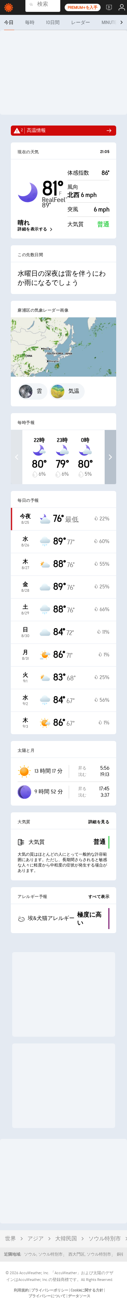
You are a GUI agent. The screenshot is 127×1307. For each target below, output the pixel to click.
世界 (10, 1239)
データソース (79, 1296)
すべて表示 (99, 896)
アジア (35, 1239)
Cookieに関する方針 (87, 1290)
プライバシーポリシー (50, 1290)
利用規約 (21, 1290)
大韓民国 (66, 1239)
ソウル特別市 (104, 1239)
